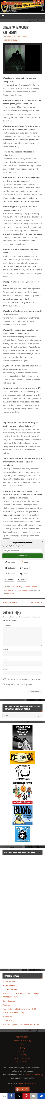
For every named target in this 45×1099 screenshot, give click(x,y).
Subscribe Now (22, 555)
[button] (22, 542)
